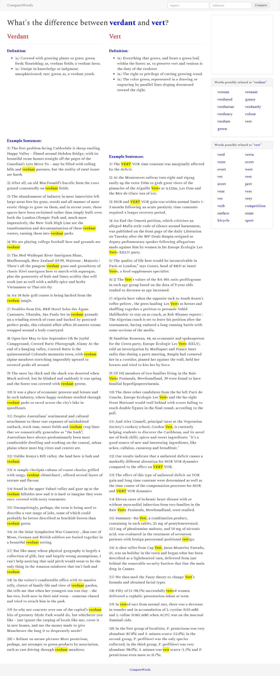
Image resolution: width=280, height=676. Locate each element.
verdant (123, 23)
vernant (251, 92)
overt (249, 162)
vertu (249, 154)
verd (221, 154)
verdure (223, 121)
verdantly (253, 107)
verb (221, 206)
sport (249, 220)
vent (221, 191)
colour (250, 114)
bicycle (223, 220)
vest (248, 176)
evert (221, 169)
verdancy (224, 114)
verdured (224, 99)
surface (223, 213)
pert (248, 184)
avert (221, 184)
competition (255, 206)
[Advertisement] (55, 107)
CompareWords (20, 5)
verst (221, 162)
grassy (250, 99)
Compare (261, 5)
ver (220, 198)
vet (220, 176)
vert (158, 23)
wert (249, 169)
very (248, 198)
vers (248, 191)
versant (223, 92)
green (222, 129)
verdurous (225, 107)
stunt (249, 213)
